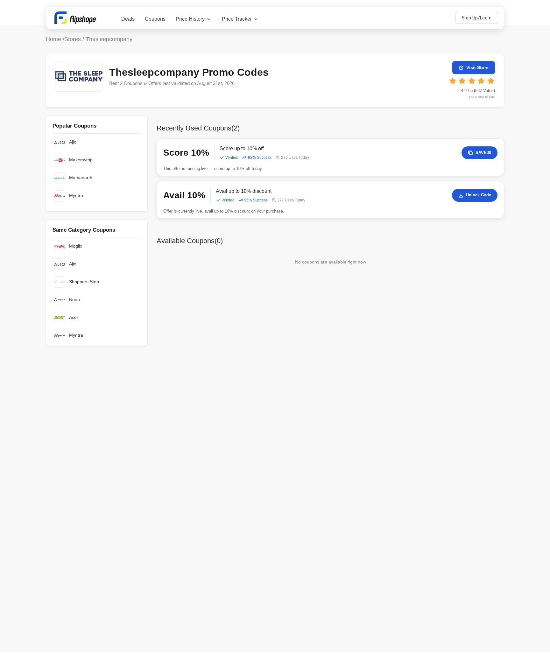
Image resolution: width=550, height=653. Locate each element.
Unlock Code (478, 195)
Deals (128, 19)
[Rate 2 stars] (462, 81)
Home (53, 39)
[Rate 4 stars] (481, 81)
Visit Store (477, 67)
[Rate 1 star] (452, 81)
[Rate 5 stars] (491, 81)
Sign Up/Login (476, 17)
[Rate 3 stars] (472, 81)
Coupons (155, 19)
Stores (72, 39)
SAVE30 (483, 152)
